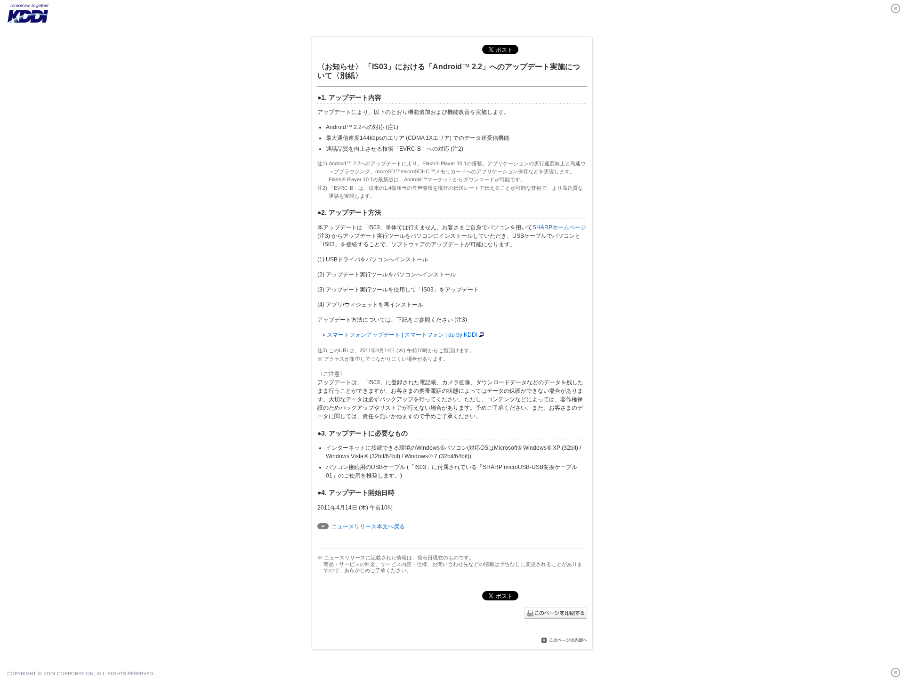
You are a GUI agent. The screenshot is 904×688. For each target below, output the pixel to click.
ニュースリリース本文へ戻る (368, 526)
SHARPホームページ (559, 227)
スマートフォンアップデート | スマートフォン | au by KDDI (402, 335)
